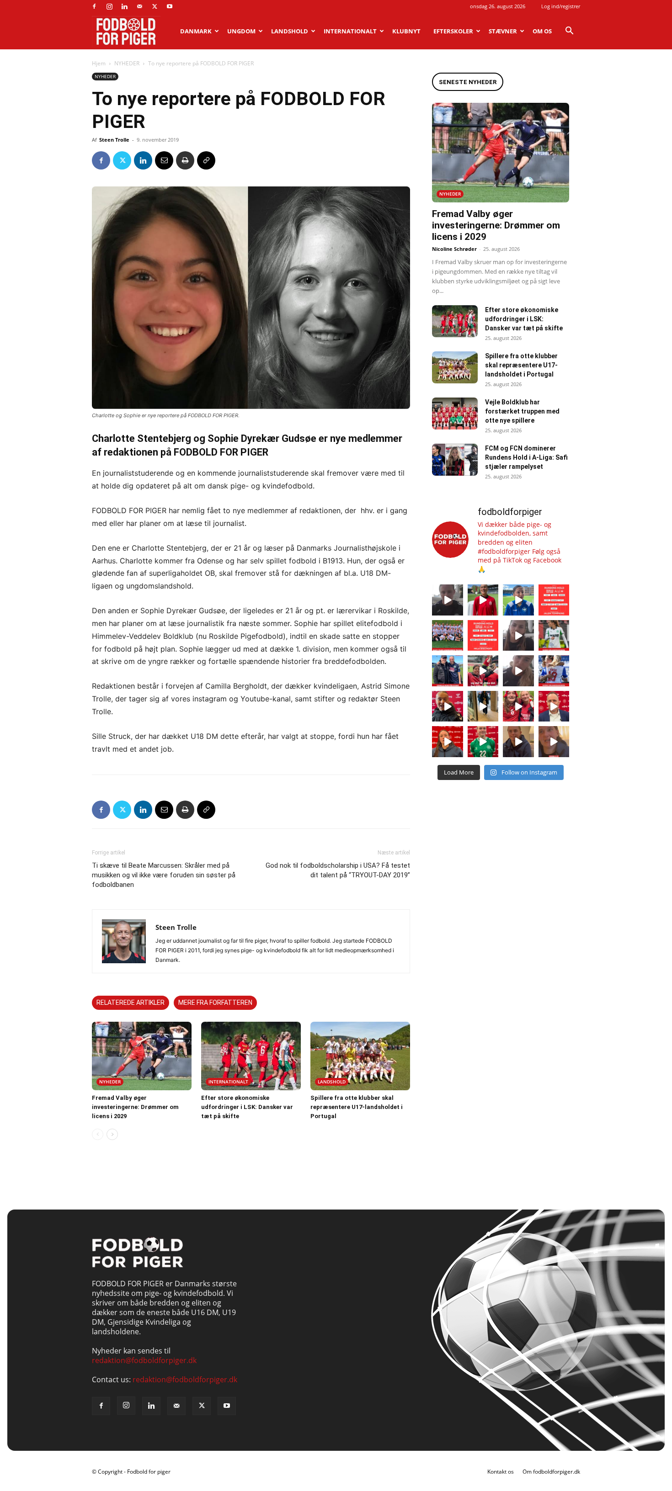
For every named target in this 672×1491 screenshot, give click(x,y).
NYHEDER (126, 63)
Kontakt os (500, 1471)
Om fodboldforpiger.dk (551, 1471)
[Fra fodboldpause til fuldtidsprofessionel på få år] (554, 670)
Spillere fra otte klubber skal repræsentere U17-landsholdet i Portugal (356, 1107)
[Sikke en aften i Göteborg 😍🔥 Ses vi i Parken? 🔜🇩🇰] (483, 706)
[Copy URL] (206, 160)
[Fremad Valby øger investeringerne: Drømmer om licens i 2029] (142, 1056)
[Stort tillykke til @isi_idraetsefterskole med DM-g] (447, 635)
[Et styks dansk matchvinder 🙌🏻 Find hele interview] (447, 741)
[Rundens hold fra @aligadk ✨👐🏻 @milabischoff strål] (483, 635)
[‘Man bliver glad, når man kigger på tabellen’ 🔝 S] (447, 706)
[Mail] (139, 6)
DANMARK (196, 31)
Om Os (542, 31)
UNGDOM (241, 31)
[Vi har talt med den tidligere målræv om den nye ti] (447, 670)
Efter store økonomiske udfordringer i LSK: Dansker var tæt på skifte (247, 1107)
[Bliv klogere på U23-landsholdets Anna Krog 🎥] (518, 670)
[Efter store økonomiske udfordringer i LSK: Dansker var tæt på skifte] (251, 1056)
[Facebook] (94, 6)
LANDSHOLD (289, 31)
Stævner (503, 31)
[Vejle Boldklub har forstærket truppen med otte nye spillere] (455, 414)
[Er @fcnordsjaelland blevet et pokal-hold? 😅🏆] (483, 600)
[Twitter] (154, 6)
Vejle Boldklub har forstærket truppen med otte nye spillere (522, 411)
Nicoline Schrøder (454, 248)
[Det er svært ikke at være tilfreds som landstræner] (554, 706)
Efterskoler (453, 31)
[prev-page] (97, 1134)
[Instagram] (109, 6)
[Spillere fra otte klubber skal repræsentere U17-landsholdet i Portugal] (360, 1056)
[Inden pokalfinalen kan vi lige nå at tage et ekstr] (554, 600)
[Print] (185, 160)
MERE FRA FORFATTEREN (215, 1002)
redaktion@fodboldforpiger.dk (144, 1360)
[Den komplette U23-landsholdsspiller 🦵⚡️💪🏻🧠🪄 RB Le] (447, 600)
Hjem (99, 63)
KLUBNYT (406, 31)
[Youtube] (169, 6)
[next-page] (112, 1134)
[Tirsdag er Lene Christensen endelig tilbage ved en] (554, 741)
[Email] (164, 160)
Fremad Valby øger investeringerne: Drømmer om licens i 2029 (135, 1107)
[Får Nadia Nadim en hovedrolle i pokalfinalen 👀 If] (518, 600)
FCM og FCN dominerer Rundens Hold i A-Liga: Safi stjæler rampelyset (526, 457)
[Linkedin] (124, 6)
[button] (569, 32)
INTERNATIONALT (350, 31)
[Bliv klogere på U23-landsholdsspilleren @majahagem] (518, 635)
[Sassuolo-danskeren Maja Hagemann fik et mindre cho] (554, 635)
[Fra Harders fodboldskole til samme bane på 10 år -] (518, 741)
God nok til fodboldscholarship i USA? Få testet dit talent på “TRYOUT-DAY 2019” (338, 870)
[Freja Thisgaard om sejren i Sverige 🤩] (483, 741)
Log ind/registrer (560, 6)
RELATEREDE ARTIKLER (130, 1002)
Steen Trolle (114, 139)
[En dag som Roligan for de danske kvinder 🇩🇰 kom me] (483, 670)
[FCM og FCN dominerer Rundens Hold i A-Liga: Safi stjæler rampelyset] (455, 460)
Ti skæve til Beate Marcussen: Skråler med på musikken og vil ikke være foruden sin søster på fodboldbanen (163, 875)
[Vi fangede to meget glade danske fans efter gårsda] (518, 706)
